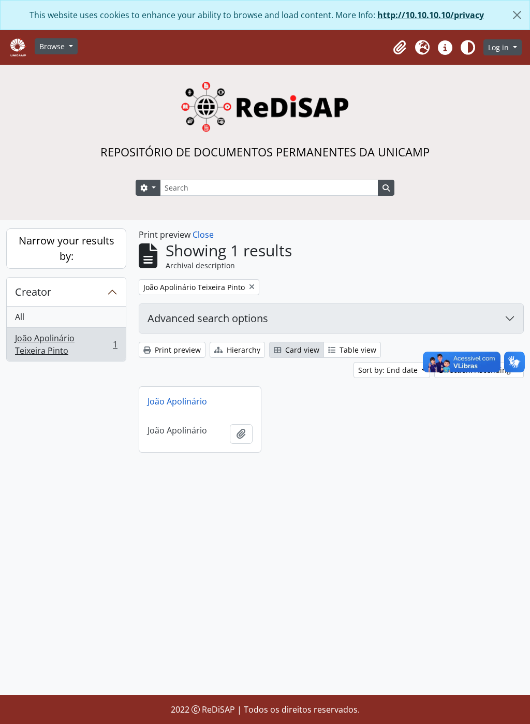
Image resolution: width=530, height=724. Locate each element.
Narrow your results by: (66, 248)
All (19, 317)
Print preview (177, 350)
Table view (356, 350)
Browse (53, 46)
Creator (33, 292)
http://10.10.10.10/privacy (430, 15)
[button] (399, 47)
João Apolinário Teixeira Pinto (65, 344)
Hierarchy (242, 350)
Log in (499, 47)
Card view (301, 350)
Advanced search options (208, 318)
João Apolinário (177, 401)
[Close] (517, 15)
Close (203, 234)
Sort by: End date (389, 370)
